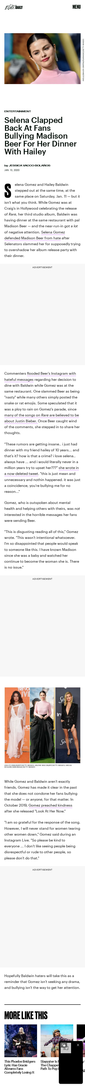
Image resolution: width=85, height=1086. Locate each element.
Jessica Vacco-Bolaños (29, 165)
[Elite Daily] (13, 7)
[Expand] (63, 1045)
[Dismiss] (78, 1045)
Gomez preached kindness (50, 805)
